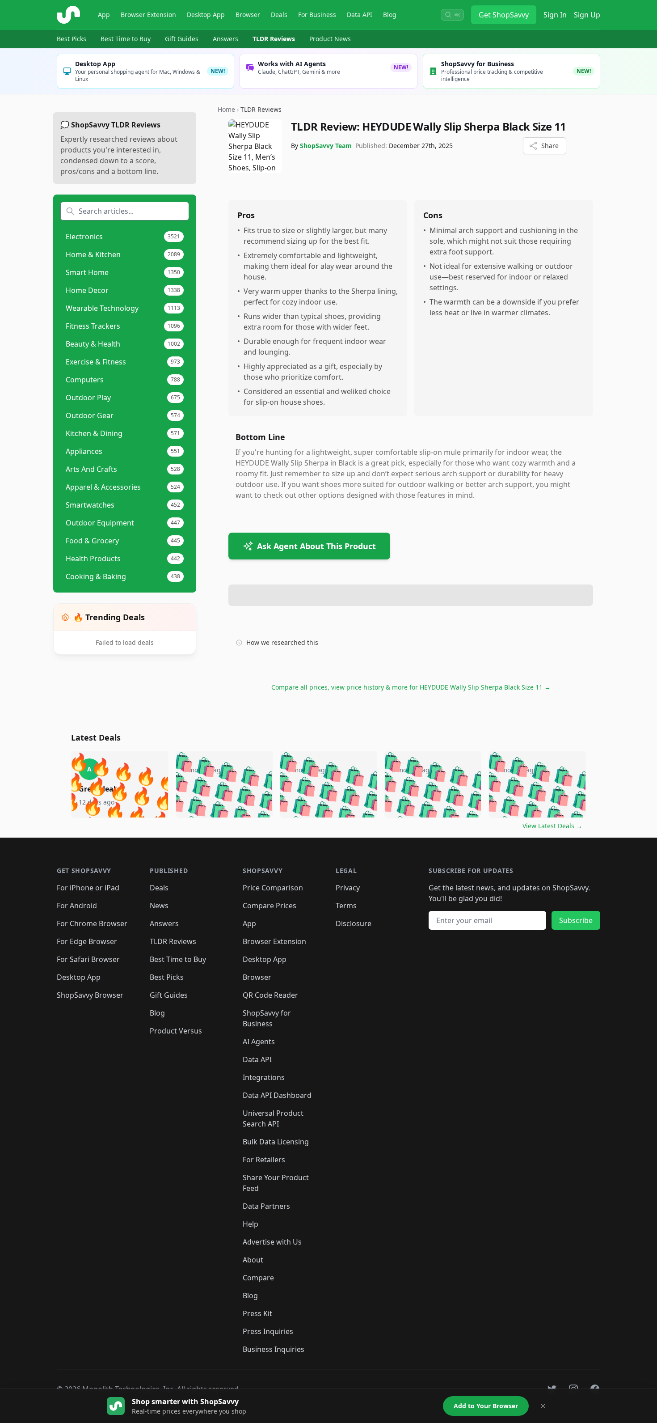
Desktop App (206, 14)
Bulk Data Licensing (276, 1142)
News (159, 906)
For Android (77, 906)
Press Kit (257, 1313)
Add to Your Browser (486, 1406)
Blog (389, 14)
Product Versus (176, 1031)
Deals (279, 14)
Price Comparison (273, 888)
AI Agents (259, 1041)
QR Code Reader (270, 995)
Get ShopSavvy (504, 15)
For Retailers (264, 1160)
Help (250, 1224)
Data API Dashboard (277, 1095)
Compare (258, 1278)
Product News (330, 38)
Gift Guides (181, 38)
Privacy (348, 888)
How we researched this (282, 642)
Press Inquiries (268, 1331)
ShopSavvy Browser (90, 995)
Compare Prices (269, 906)
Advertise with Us (272, 1242)
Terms (346, 906)
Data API (359, 14)
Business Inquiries (273, 1349)
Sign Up (587, 15)
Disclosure (353, 923)
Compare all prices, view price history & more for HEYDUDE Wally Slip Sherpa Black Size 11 (411, 687)
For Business (317, 14)
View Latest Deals (552, 826)
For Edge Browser (87, 941)
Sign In (555, 15)
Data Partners (266, 1206)
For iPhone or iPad (88, 888)
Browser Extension (148, 14)
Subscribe (576, 920)
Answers (225, 38)
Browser (248, 14)
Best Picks (71, 38)
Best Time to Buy (126, 38)
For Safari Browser (88, 959)
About (253, 1260)
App (104, 14)
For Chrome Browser (92, 923)
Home (226, 109)
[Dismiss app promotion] (543, 1406)
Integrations (264, 1077)
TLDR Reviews (274, 38)
